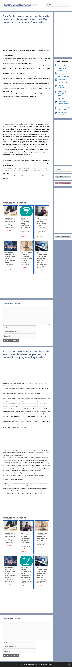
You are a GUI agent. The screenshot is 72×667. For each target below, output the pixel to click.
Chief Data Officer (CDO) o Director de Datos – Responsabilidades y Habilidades (63, 95)
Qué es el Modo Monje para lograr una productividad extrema (26, 256)
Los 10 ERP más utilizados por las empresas (62, 114)
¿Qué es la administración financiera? (10, 220)
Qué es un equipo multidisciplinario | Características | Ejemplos (62, 67)
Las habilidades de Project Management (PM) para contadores (63, 103)
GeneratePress (49, 664)
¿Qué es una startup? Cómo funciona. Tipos (63, 108)
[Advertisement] (26, 36)
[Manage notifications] (69, 664)
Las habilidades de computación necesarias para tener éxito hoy (64, 81)
